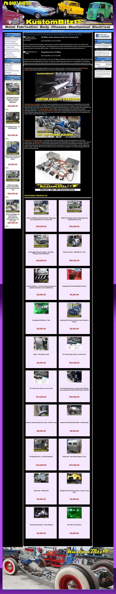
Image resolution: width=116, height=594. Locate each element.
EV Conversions (11, 41)
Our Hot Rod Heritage (12, 70)
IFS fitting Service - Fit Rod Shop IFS (13, 127)
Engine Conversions (12, 40)
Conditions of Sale (11, 74)
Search (108, 64)
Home (54, 31)
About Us (8, 67)
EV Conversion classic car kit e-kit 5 (41, 388)
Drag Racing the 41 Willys (51, 52)
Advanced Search (103, 66)
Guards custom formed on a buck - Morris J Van (41, 422)
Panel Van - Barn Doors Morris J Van (74, 456)
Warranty (8, 72)
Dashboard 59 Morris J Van (41, 320)
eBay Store (9, 65)
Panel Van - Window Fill (41, 491)
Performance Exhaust (12, 49)
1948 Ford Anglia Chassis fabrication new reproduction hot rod (12, 187)
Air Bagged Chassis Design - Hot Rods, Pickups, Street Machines (12, 100)
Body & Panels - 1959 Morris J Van (74, 252)
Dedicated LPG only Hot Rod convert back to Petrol (12, 157)
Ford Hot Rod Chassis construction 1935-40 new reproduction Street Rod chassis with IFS (74, 389)
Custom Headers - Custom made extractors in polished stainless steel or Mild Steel (41, 287)
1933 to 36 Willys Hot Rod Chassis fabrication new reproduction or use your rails (12, 218)
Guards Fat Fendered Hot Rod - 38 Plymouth (74, 422)
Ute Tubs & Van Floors (74, 525)
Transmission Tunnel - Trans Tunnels (41, 525)
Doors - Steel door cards (41, 354)
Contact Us (60, 31)
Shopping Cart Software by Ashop (58, 592)
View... (7, 109)
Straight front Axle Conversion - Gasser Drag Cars (74, 491)
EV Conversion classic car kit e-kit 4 (74, 354)
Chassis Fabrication (12, 43)
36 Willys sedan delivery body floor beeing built (59, 37)
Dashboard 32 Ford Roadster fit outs (74, 286)
